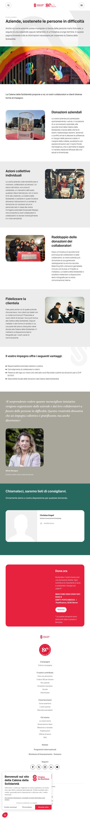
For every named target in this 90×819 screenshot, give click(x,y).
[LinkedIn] (51, 767)
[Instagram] (45, 767)
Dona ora (61, 610)
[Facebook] (32, 767)
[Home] (45, 5)
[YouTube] (57, 767)
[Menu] (81, 5)
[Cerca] (8, 5)
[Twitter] (39, 767)
